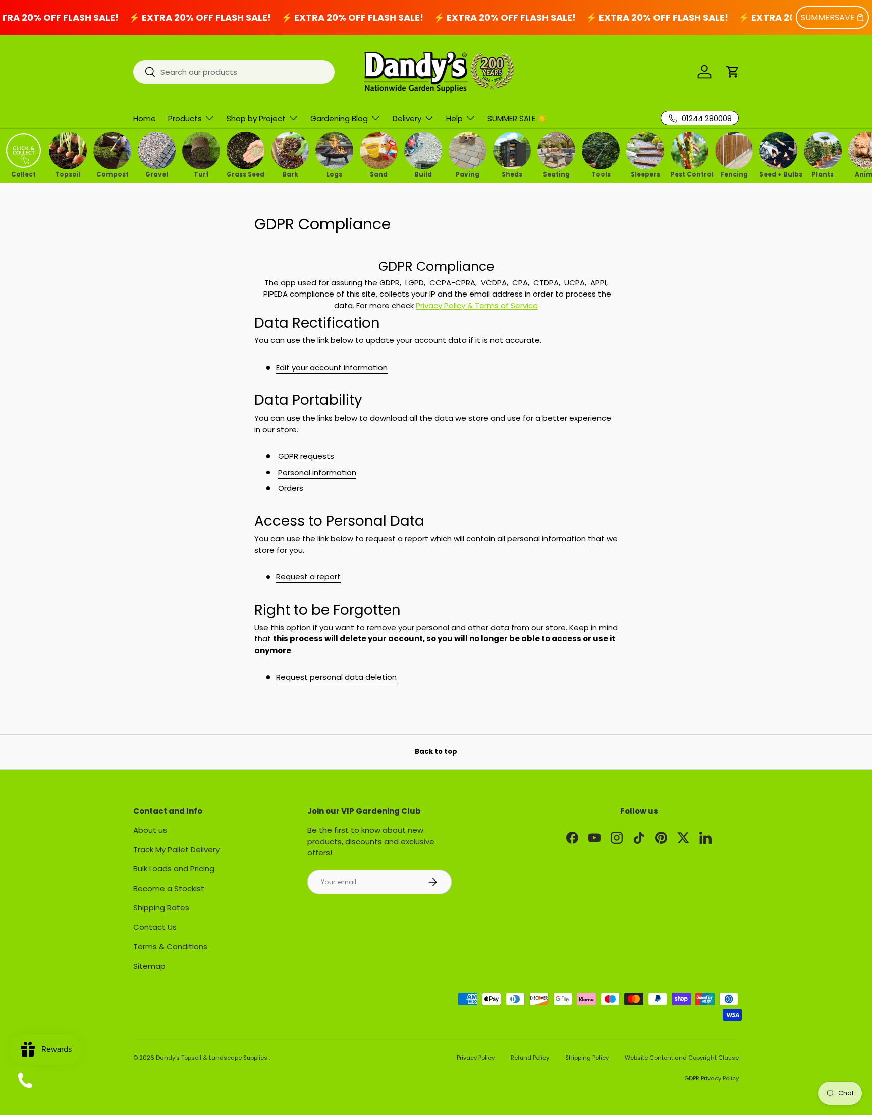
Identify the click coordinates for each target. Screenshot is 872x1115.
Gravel (156, 173)
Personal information (317, 472)
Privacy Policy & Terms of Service (477, 305)
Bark (290, 173)
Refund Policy (530, 1057)
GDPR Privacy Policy (711, 1078)
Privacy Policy (476, 1057)
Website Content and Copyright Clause (682, 1057)
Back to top (436, 751)
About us (150, 830)
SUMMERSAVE (828, 17)
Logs (334, 173)
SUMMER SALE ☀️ (517, 118)
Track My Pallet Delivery (176, 849)
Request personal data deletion (336, 677)
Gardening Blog (339, 118)
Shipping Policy (587, 1057)
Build (423, 173)
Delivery (407, 118)
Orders (290, 488)
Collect (23, 173)
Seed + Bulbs (778, 173)
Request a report (308, 576)
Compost (112, 173)
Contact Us (155, 927)
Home (144, 118)
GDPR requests (306, 456)
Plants (823, 173)
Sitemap (149, 966)
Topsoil (68, 173)
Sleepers (645, 173)
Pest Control (689, 173)
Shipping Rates (161, 907)
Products (185, 118)
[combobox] (234, 72)
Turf (201, 173)
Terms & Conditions (170, 946)
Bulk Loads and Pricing (173, 868)
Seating (556, 173)
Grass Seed (245, 173)
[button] (733, 72)
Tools (601, 173)
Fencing (734, 173)
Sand (379, 173)
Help (454, 118)
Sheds (512, 173)
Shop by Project (256, 118)
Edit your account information (332, 367)
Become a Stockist (168, 888)
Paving (467, 173)
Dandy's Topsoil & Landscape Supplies (212, 1057)
